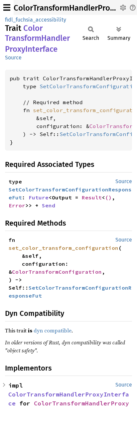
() (108, 197)
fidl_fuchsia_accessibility (35, 20)
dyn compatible (52, 330)
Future (39, 197)
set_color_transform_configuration (63, 248)
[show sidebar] (7, 7)
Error (17, 205)
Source (13, 57)
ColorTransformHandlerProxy (81, 403)
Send (48, 205)
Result (92, 197)
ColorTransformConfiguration (57, 271)
